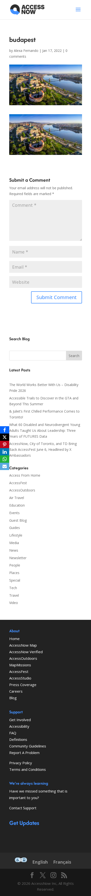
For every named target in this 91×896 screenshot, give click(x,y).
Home (14, 638)
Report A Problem (24, 752)
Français (62, 862)
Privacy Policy (20, 762)
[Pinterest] (4, 444)
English (40, 862)
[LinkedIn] (4, 451)
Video (13, 602)
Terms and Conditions (27, 769)
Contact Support (22, 807)
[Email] (4, 466)
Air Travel (16, 497)
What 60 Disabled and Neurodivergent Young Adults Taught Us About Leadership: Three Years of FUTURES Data (44, 430)
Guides (14, 527)
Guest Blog (18, 520)
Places (14, 572)
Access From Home (24, 475)
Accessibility (19, 726)
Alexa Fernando (26, 50)
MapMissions (20, 664)
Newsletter (17, 558)
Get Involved (20, 719)
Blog (13, 697)
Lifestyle (15, 535)
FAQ (12, 732)
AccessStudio (20, 678)
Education (17, 505)
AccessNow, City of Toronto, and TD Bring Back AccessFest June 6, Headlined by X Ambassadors (43, 449)
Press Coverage (22, 684)
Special (14, 580)
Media (14, 542)
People (14, 565)
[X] (4, 437)
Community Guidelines (27, 746)
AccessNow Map (23, 645)
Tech (13, 587)
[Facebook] (4, 430)
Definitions (18, 739)
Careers (16, 691)
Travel (14, 595)
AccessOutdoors (22, 490)
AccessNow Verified (26, 651)
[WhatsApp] (4, 459)
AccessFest (18, 483)
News (13, 550)
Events (14, 512)
